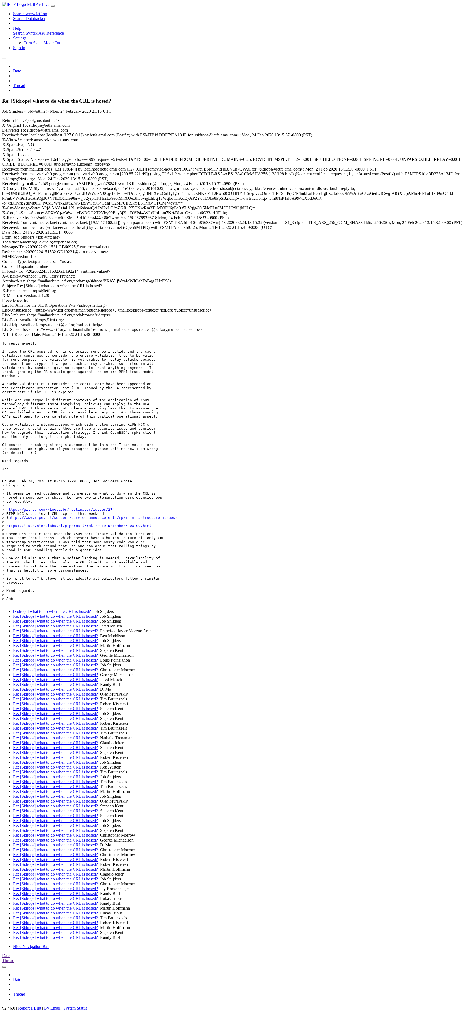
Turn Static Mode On (42, 43)
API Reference (51, 33)
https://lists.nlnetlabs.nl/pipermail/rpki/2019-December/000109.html (78, 526)
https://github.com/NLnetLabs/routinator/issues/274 (60, 510)
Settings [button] (19, 38)
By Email (52, 1008)
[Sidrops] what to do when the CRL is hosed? (52, 611)
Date (17, 71)
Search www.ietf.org (30, 13)
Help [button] (17, 28)
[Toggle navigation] (53, 6)
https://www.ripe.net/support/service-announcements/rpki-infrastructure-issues (92, 518)
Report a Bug (29, 1008)
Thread (19, 85)
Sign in (19, 47)
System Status (75, 1008)
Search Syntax (25, 33)
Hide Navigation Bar (31, 946)
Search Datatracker (29, 18)
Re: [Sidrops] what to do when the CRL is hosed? (55, 616)
